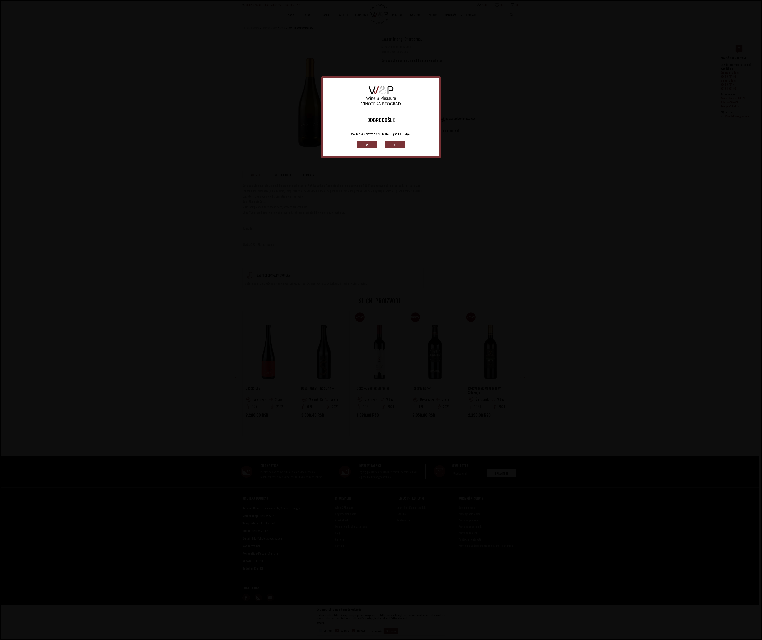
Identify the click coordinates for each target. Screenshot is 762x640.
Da (366, 144)
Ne (395, 144)
